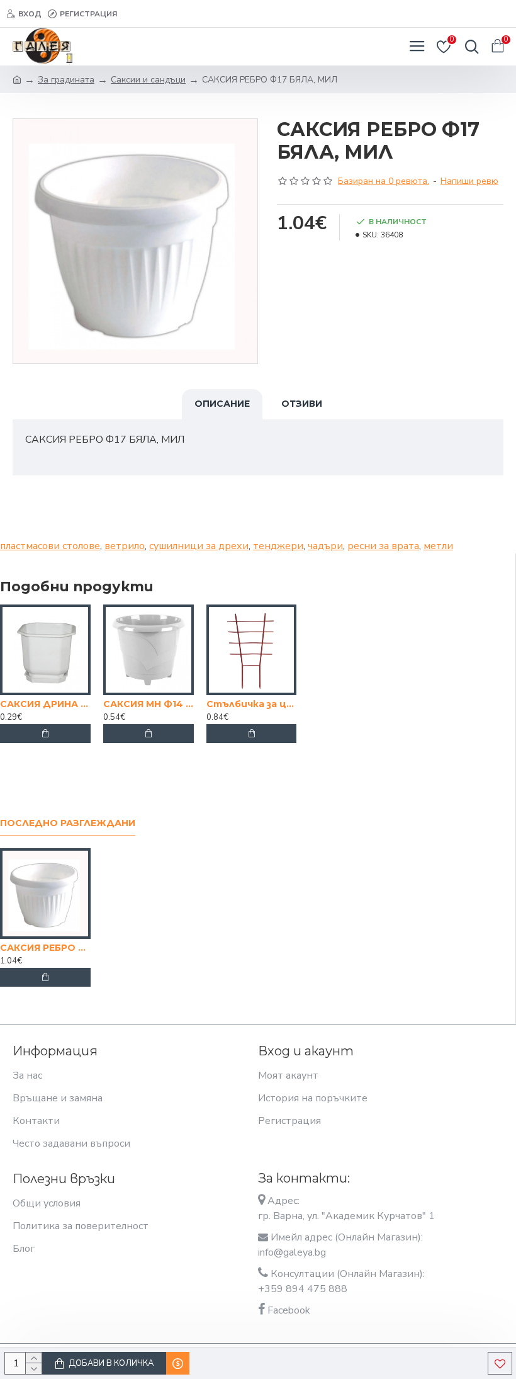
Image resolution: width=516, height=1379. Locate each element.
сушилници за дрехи (199, 546)
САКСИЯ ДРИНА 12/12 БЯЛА (45, 704)
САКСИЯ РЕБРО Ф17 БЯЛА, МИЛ (45, 947)
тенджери (278, 546)
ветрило (124, 546)
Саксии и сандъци (148, 80)
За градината (66, 80)
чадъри (325, 546)
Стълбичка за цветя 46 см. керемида (251, 704)
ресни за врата (383, 546)
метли (438, 546)
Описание (222, 403)
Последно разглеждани (67, 823)
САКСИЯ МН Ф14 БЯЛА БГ (148, 704)
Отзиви (301, 403)
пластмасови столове (50, 546)
